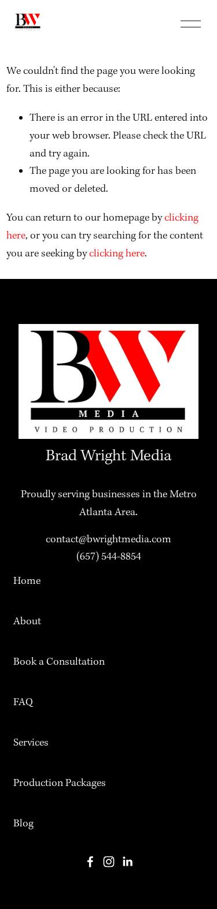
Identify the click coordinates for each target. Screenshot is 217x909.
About (27, 621)
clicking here (117, 254)
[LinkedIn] (127, 861)
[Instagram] (109, 861)
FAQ (23, 702)
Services (31, 743)
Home (27, 581)
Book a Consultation (59, 662)
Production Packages (59, 783)
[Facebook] (90, 861)
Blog (23, 824)
